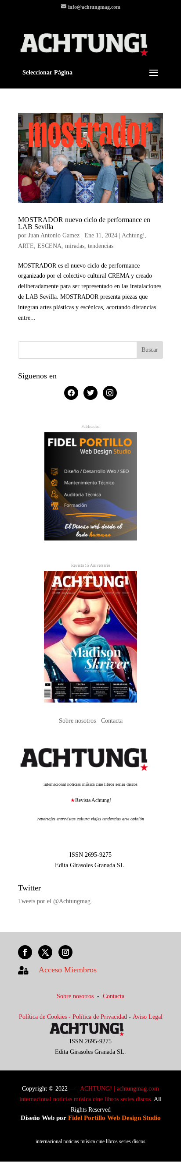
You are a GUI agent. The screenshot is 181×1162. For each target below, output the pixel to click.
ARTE (26, 246)
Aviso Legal (148, 1017)
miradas (74, 246)
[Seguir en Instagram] (65, 952)
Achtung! (133, 235)
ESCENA (49, 246)
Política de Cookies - (45, 1017)
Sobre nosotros (78, 720)
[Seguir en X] (45, 952)
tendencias (100, 246)
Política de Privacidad (99, 1017)
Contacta (112, 720)
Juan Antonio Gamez (54, 235)
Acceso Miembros (68, 969)
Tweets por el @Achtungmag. (55, 901)
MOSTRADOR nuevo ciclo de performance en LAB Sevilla (84, 223)
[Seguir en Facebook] (25, 952)
